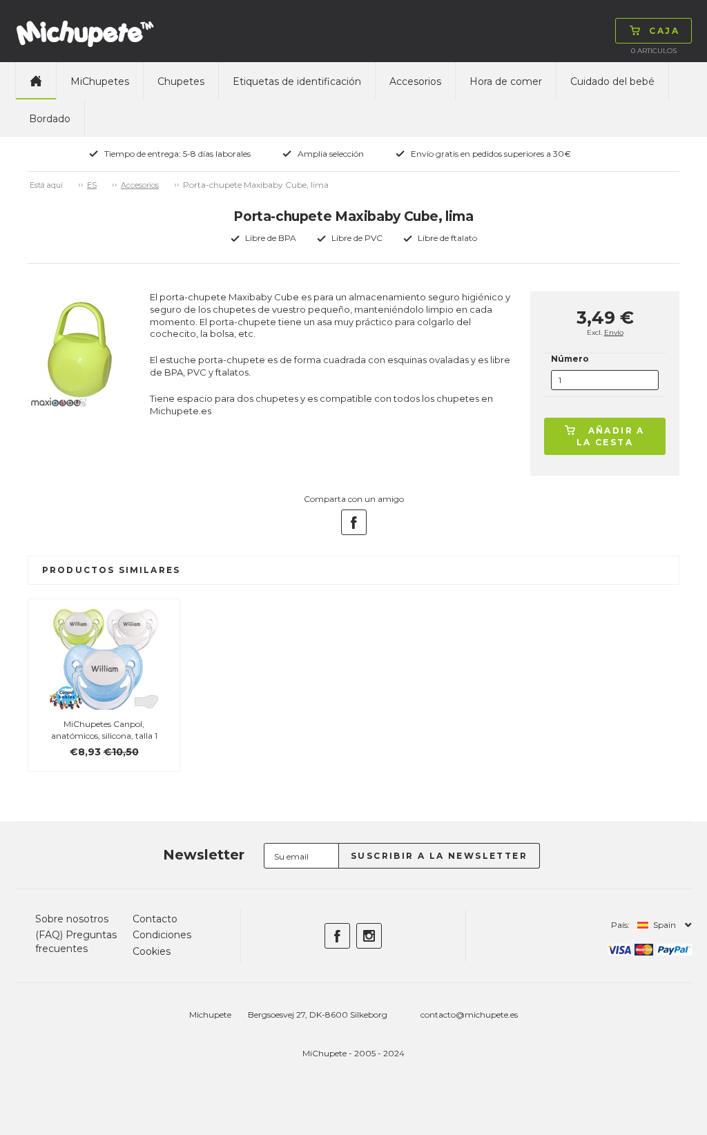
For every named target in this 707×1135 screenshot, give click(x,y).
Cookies (152, 951)
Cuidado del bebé (612, 81)
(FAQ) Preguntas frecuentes (76, 942)
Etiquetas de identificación (297, 81)
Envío (613, 332)
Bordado (49, 119)
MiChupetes (99, 81)
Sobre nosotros (71, 919)
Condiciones (162, 935)
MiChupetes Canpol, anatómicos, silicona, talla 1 (104, 730)
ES (92, 185)
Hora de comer (505, 81)
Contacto (155, 919)
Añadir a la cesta (611, 436)
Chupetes (180, 81)
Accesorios (415, 81)
